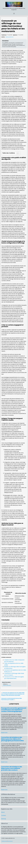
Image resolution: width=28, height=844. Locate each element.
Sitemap (3, 819)
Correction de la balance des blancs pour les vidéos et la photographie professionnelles (12, 739)
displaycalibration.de (10, 838)
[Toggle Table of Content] (17, 153)
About (3, 812)
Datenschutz (4, 841)
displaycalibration (10, 37)
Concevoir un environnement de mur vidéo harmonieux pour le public (11, 699)
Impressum (10, 841)
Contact (3, 815)
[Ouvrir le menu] (14, 13)
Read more (4, 732)
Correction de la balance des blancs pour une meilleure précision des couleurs (11, 768)
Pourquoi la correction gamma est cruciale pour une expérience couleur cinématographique (13, 709)
